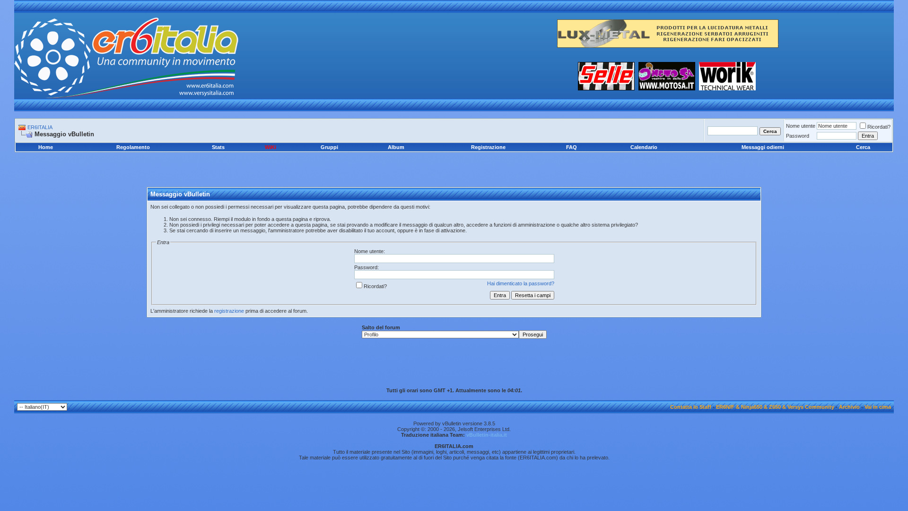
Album (396, 147)
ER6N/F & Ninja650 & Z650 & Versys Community (775, 407)
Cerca (863, 147)
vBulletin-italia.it (486, 435)
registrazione (229, 311)
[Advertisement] (454, 163)
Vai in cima (877, 407)
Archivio (849, 407)
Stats (218, 147)
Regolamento (133, 147)
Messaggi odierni (763, 147)
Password (797, 136)
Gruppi (329, 147)
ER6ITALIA (39, 127)
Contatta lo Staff (690, 407)
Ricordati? (879, 127)
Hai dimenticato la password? (520, 283)
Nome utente (800, 126)
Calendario (643, 147)
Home (45, 147)
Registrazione (488, 147)
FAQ (571, 147)
